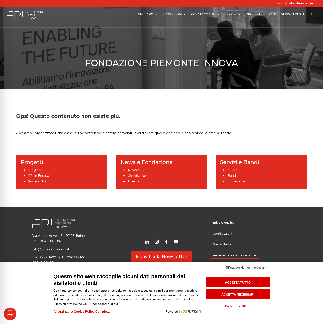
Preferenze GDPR (237, 306)
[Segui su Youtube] (176, 242)
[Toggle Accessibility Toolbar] (10, 314)
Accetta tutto (238, 282)
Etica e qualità (223, 222)
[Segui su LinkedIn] (147, 242)
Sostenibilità (37, 181)
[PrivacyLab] (192, 311)
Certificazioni (138, 176)
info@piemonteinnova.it (50, 249)
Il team (133, 181)
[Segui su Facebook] (166, 242)
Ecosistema (237, 181)
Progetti (34, 170)
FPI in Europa (38, 176)
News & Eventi (139, 170)
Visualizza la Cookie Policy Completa (82, 311)
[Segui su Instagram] (157, 242)
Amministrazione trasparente (234, 255)
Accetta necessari (237, 294)
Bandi (232, 176)
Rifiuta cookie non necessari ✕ (247, 267)
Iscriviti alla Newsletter (295, 3)
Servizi (233, 170)
